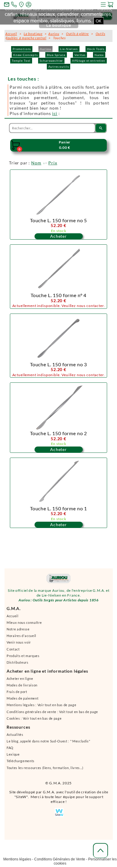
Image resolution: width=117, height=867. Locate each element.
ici (55, 113)
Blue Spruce (56, 55)
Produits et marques (23, 656)
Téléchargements (20, 761)
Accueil (13, 616)
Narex (99, 55)
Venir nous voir (19, 642)
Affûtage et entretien (88, 60)
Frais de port (17, 692)
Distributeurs (17, 662)
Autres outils (58, 66)
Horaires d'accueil (21, 636)
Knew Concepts (25, 55)
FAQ (10, 748)
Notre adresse (18, 629)
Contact (13, 649)
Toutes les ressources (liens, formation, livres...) (45, 768)
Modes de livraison (22, 685)
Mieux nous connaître (24, 622)
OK (98, 21)
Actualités (15, 734)
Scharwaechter (51, 60)
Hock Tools (95, 49)
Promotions (22, 49)
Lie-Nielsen (69, 49)
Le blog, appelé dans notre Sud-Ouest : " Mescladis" (48, 741)
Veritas (80, 55)
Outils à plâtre (77, 34)
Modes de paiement (22, 698)
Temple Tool (21, 60)
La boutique (33, 34)
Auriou (45, 49)
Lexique (13, 754)
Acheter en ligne (20, 678)
